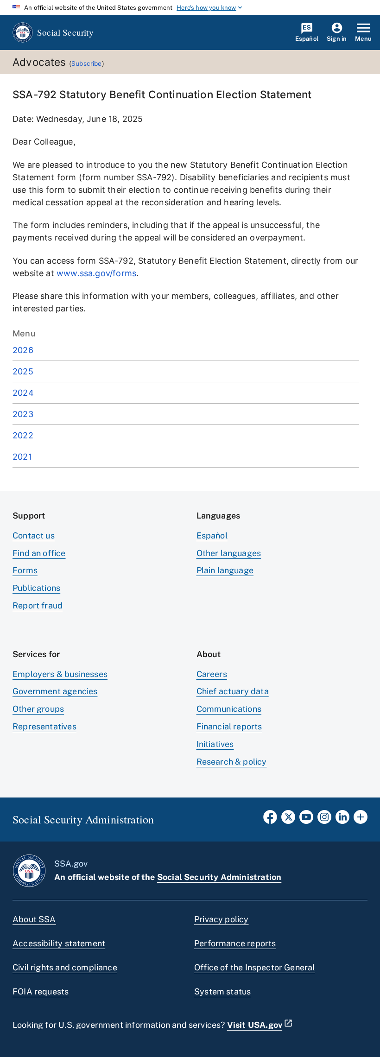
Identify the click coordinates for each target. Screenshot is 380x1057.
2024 (23, 393)
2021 (22, 457)
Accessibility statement (59, 943)
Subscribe (86, 63)
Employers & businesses (60, 674)
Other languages (228, 553)
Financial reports (229, 726)
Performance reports (235, 943)
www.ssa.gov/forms (96, 273)
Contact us (34, 535)
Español (212, 535)
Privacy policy (221, 919)
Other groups (38, 709)
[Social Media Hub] (360, 819)
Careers (211, 674)
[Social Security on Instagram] (324, 819)
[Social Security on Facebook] (270, 819)
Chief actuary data (232, 691)
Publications (36, 588)
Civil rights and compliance (65, 967)
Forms (25, 570)
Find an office (39, 553)
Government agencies (55, 691)
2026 (23, 350)
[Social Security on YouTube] (306, 819)
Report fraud (38, 605)
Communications (229, 709)
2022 (23, 435)
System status (222, 991)
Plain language (225, 570)
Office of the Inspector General (254, 967)
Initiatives (215, 744)
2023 (23, 414)
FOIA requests (41, 991)
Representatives (44, 726)
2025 (23, 371)
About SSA (34, 919)
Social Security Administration (219, 877)
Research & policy (231, 761)
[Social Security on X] (288, 819)
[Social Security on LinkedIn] (342, 819)
